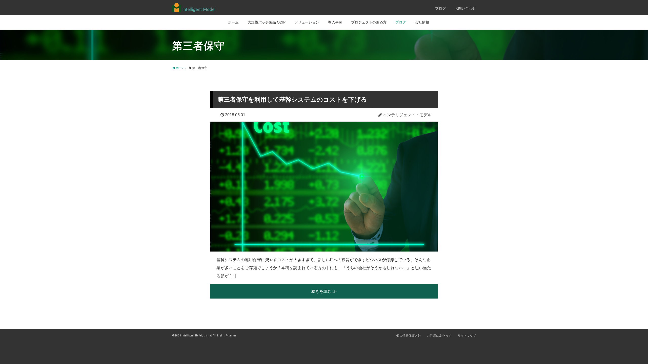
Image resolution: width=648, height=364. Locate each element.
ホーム (233, 22)
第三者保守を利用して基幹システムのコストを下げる (292, 99)
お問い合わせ (465, 8)
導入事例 (335, 22)
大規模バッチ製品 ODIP (267, 22)
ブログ (440, 8)
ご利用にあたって (439, 335)
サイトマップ (467, 335)
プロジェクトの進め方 (369, 22)
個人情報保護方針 (408, 335)
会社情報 (422, 22)
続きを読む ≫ (324, 291)
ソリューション (306, 22)
